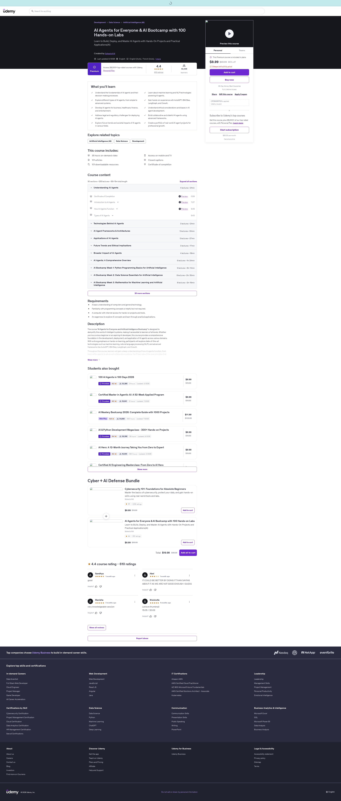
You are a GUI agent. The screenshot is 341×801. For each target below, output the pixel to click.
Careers (9, 758)
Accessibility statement (263, 754)
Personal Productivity (263, 691)
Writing (175, 725)
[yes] (96, 586)
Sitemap (257, 762)
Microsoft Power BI (262, 721)
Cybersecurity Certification (17, 713)
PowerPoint (176, 729)
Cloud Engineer (12, 687)
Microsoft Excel (260, 713)
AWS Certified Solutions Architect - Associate (190, 691)
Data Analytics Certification (17, 725)
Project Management (262, 687)
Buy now (229, 79)
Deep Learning (95, 729)
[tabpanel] (229, 98)
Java (91, 695)
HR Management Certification (18, 729)
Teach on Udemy (96, 758)
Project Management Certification (20, 717)
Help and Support (96, 770)
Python (92, 717)
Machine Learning (96, 721)
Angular (92, 691)
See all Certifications (14, 733)
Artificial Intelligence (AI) (133, 22)
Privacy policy (259, 758)
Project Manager (13, 691)
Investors (10, 770)
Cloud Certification (14, 721)
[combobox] (147, 11)
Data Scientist (12, 679)
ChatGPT (92, 725)
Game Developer (13, 695)
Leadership (258, 679)
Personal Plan (109, 70)
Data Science (114, 22)
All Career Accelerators (15, 699)
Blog (8, 766)
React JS (92, 687)
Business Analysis (261, 729)
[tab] (218, 50)
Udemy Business (41, 652)
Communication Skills (180, 713)
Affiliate (92, 766)
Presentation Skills (179, 717)
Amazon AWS (177, 679)
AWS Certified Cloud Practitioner (185, 683)
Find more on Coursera (15, 774)
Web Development (96, 679)
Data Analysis (259, 725)
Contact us (10, 762)
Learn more (238, 123)
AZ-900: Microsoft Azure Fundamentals (188, 687)
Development (100, 22)
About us (10, 754)
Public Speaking (178, 721)
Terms (256, 766)
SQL (256, 717)
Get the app (94, 754)
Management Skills (262, 683)
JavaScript (93, 683)
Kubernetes (176, 695)
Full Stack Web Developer (17, 683)
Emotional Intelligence (263, 695)
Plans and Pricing (96, 762)
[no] (100, 586)
